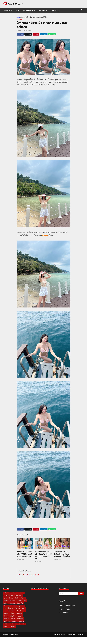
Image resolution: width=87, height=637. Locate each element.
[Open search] (81, 10)
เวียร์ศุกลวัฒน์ (19, 613)
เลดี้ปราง (12, 613)
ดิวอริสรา (6, 595)
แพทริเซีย (13, 618)
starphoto (55, 10)
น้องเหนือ (6, 600)
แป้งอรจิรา (12, 616)
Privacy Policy (65, 609)
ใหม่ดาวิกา (6, 626)
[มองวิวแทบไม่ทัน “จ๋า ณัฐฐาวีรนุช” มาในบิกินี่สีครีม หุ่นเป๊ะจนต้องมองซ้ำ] (43, 544)
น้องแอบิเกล (12, 600)
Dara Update (28, 30)
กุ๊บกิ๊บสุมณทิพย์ (7, 593)
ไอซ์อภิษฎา (12, 626)
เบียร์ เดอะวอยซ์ (14, 611)
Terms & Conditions (67, 605)
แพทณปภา (19, 616)
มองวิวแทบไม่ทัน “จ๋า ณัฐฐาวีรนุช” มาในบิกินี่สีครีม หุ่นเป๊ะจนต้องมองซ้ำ (43, 555)
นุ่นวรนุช (5, 598)
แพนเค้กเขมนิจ (7, 621)
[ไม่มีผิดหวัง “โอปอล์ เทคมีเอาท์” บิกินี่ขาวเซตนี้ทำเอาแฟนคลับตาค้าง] (25, 544)
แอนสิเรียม (21, 621)
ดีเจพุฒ (11, 595)
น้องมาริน (23, 598)
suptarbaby (43, 10)
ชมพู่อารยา (21, 593)
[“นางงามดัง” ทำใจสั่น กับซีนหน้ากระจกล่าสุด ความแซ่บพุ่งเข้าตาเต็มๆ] (62, 544)
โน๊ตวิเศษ (13, 624)
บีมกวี (25, 600)
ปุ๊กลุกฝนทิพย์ (20, 603)
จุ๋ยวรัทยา (15, 593)
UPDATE (17, 10)
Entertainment (29, 10)
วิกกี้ (23, 605)
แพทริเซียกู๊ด (20, 618)
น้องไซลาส (19, 600)
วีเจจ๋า (5, 608)
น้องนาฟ (11, 598)
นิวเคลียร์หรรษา (18, 595)
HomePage (8, 10)
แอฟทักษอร (6, 624)
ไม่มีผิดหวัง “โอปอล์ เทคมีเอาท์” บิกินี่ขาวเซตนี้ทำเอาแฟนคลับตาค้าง (24, 554)
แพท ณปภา (6, 618)
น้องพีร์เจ (17, 598)
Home (18, 17)
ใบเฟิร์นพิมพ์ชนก (21, 624)
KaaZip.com (15, 634)
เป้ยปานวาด (22, 611)
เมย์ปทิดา (6, 613)
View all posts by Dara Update (30, 575)
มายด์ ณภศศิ (12, 605)
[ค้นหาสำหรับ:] (71, 593)
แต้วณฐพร (6, 616)
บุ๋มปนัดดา (6, 603)
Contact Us (63, 613)
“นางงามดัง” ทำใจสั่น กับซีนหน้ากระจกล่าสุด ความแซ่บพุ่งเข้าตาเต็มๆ (62, 554)
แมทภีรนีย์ (14, 621)
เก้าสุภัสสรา (17, 608)
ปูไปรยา (5, 605)
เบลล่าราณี (6, 611)
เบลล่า (23, 608)
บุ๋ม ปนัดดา (12, 603)
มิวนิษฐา (18, 605)
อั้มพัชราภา (10, 608)
